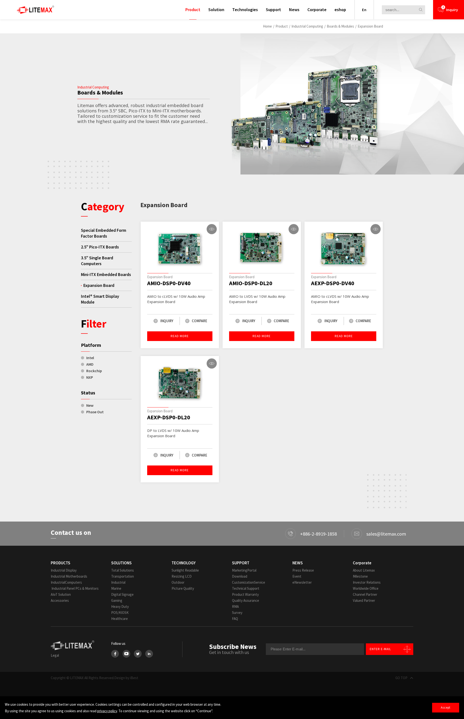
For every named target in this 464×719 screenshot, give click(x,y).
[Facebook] (115, 654)
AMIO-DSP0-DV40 (169, 283)
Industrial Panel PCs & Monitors (75, 588)
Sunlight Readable (185, 570)
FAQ (235, 618)
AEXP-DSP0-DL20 (168, 417)
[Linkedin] (149, 654)
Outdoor (178, 582)
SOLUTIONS (121, 563)
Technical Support (245, 588)
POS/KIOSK (120, 612)
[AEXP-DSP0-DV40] (343, 248)
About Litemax (364, 570)
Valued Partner (364, 600)
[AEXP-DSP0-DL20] (179, 382)
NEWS (297, 563)
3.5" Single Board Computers (97, 260)
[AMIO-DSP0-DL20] (261, 248)
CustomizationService (248, 582)
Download (239, 576)
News (294, 9)
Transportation (122, 576)
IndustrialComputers (66, 582)
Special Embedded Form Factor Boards (103, 233)
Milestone (360, 576)
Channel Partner (365, 594)
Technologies (245, 9)
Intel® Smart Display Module (100, 299)
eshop (340, 9)
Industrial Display (64, 570)
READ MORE (180, 336)
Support (273, 9)
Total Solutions (122, 570)
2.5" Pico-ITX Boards (100, 247)
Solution (216, 9)
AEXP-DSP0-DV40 (332, 283)
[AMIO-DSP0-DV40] (179, 248)
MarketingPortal (244, 570)
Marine (116, 588)
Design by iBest (126, 677)
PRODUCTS (60, 563)
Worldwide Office (365, 588)
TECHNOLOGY (184, 563)
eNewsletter (302, 582)
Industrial (118, 582)
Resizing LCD (182, 576)
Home (267, 26)
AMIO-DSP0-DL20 (250, 283)
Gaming (116, 600)
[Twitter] (138, 654)
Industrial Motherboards (69, 576)
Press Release (303, 570)
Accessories (60, 600)
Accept (445, 707)
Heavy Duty (120, 606)
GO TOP (401, 677)
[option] (343, 104)
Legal (55, 655)
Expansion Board (370, 26)
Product (192, 9)
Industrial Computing (307, 26)
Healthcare (119, 618)
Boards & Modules (340, 26)
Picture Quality (183, 588)
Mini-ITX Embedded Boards (106, 274)
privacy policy (107, 711)
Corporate (316, 9)
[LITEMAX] (35, 9)
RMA (235, 606)
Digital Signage (122, 594)
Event (296, 576)
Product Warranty (245, 594)
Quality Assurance (245, 600)
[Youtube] (126, 654)
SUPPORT (240, 563)
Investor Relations (367, 582)
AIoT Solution (61, 594)
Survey (237, 612)
